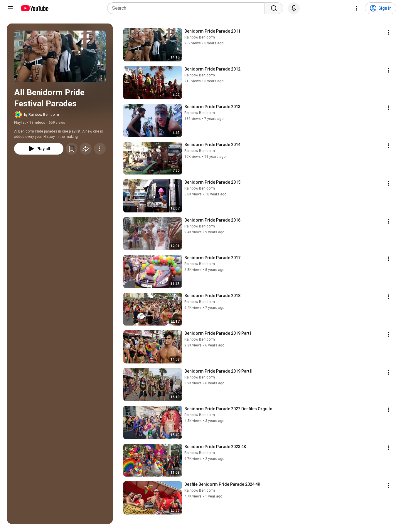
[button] (60, 56)
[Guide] (10, 8)
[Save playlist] (71, 149)
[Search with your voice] (294, 8)
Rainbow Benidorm (199, 37)
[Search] (273, 8)
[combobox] (187, 8)
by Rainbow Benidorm (41, 115)
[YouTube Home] (34, 8)
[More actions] (100, 149)
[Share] (86, 149)
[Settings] (356, 8)
